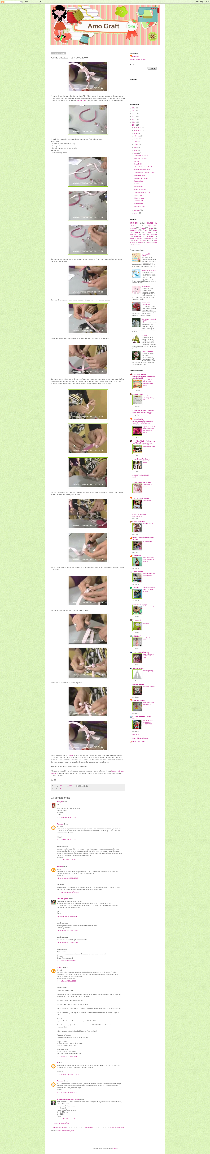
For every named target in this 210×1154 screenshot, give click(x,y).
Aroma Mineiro (137, 572)
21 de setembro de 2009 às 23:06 (68, 892)
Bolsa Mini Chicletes (140, 158)
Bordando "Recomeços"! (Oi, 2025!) (148, 397)
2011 (134, 119)
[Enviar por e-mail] (77, 786)
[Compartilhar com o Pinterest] (87, 786)
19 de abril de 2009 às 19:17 (66, 840)
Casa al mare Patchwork (140, 459)
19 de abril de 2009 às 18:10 (66, 817)
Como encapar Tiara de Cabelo (144, 172)
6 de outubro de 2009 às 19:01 (67, 916)
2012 (134, 116)
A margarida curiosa (139, 604)
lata (150, 240)
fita (156, 238)
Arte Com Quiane (63, 899)
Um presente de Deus (149, 270)
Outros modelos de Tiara (142, 170)
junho (136, 144)
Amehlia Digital (137, 394)
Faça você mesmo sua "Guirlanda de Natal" (148, 655)
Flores (142, 228)
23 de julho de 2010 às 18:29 (66, 981)
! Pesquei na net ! (138, 668)
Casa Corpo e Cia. (138, 521)
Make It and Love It (138, 742)
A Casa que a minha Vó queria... (143, 410)
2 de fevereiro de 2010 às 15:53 (67, 943)
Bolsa (132, 238)
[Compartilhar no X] (82, 786)
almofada (133, 230)
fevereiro (137, 210)
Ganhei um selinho (140, 189)
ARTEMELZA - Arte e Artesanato (143, 588)
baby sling (135, 244)
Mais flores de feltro (140, 175)
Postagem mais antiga (116, 1127)
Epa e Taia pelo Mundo (140, 738)
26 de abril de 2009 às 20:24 (66, 860)
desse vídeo (81, 101)
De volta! (136, 184)
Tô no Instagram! (148, 523)
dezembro (137, 127)
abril (135, 150)
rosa (155, 230)
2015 (134, 108)
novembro (137, 130)
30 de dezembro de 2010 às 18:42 (68, 1092)
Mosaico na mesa (139, 206)
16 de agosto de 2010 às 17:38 (67, 1056)
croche (135, 240)
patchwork (149, 236)
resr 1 (134, 477)
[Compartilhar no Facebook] (84, 786)
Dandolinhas (136, 556)
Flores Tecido (138, 164)
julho (135, 142)
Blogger (114, 1148)
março (136, 153)
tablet (155, 242)
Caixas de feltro (139, 198)
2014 (134, 111)
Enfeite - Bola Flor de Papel (143, 167)
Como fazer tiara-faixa (141, 155)
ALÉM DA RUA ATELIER (140, 475)
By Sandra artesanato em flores (68, 1099)
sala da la (135, 734)
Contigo (70, 755)
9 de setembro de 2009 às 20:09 (67, 878)
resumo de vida (137, 516)
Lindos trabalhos (147, 352)
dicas (151, 228)
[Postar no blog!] (80, 786)
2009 (134, 125)
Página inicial (88, 1127)
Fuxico (150, 232)
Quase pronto (147, 500)
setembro (137, 136)
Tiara (61, 789)
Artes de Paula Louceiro (140, 498)
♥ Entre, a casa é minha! (140, 652)
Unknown (60, 824)
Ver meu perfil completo (137, 59)
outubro (136, 133)
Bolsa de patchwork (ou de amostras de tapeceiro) (148, 559)
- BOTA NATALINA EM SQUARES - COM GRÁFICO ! (148, 722)
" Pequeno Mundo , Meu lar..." (142, 482)
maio (135, 147)
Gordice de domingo (148, 606)
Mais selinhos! (138, 181)
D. (57, 1063)
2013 (134, 114)
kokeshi (148, 242)
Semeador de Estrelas (141, 178)
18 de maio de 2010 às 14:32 (66, 961)
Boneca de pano (147, 541)
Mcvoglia (60, 802)
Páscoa (148, 238)
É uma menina (146, 286)
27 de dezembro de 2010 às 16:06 (68, 1074)
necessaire (137, 236)
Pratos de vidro (139, 195)
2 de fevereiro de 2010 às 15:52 (67, 930)
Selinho (136, 161)
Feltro (145, 230)
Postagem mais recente (59, 1127)
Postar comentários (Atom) (65, 1131)
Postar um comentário (61, 1123)
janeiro (136, 213)
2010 (134, 122)
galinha (139, 238)
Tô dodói (145, 335)
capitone (140, 242)
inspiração (153, 234)
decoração (133, 234)
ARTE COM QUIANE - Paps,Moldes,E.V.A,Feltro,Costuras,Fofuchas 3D (143, 376)
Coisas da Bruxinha (139, 514)
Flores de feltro (138, 187)
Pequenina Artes (138, 684)
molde (137, 232)
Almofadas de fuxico (148, 686)
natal (143, 234)
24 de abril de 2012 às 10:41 (66, 1119)
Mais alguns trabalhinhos (146, 303)
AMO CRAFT (136, 636)
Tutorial (134, 223)
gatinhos (143, 240)
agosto (136, 139)
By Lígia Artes (137, 620)
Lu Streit (59, 967)
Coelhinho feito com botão (142, 192)
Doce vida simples (138, 700)
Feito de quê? (138, 201)
